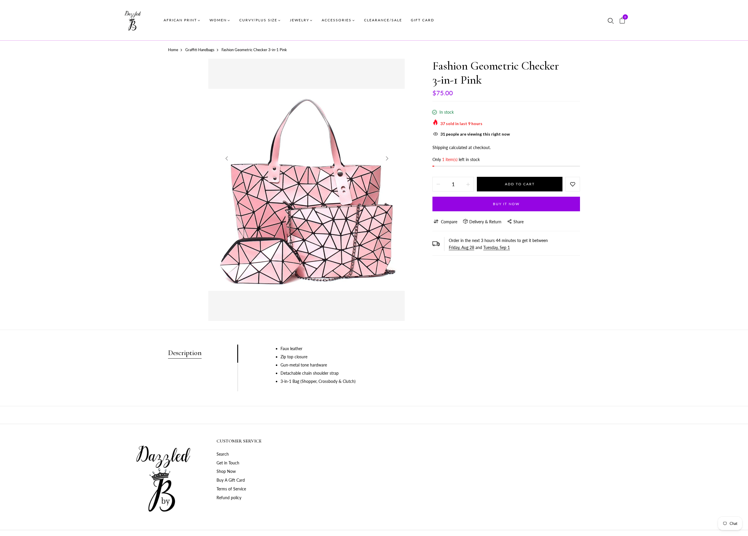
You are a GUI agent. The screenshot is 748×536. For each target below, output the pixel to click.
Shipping (440, 147)
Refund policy (229, 497)
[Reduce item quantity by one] (438, 184)
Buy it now (506, 204)
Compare (449, 221)
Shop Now (226, 471)
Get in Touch (228, 462)
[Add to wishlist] (572, 184)
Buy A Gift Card (231, 480)
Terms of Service (231, 488)
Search (223, 454)
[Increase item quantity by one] (468, 184)
